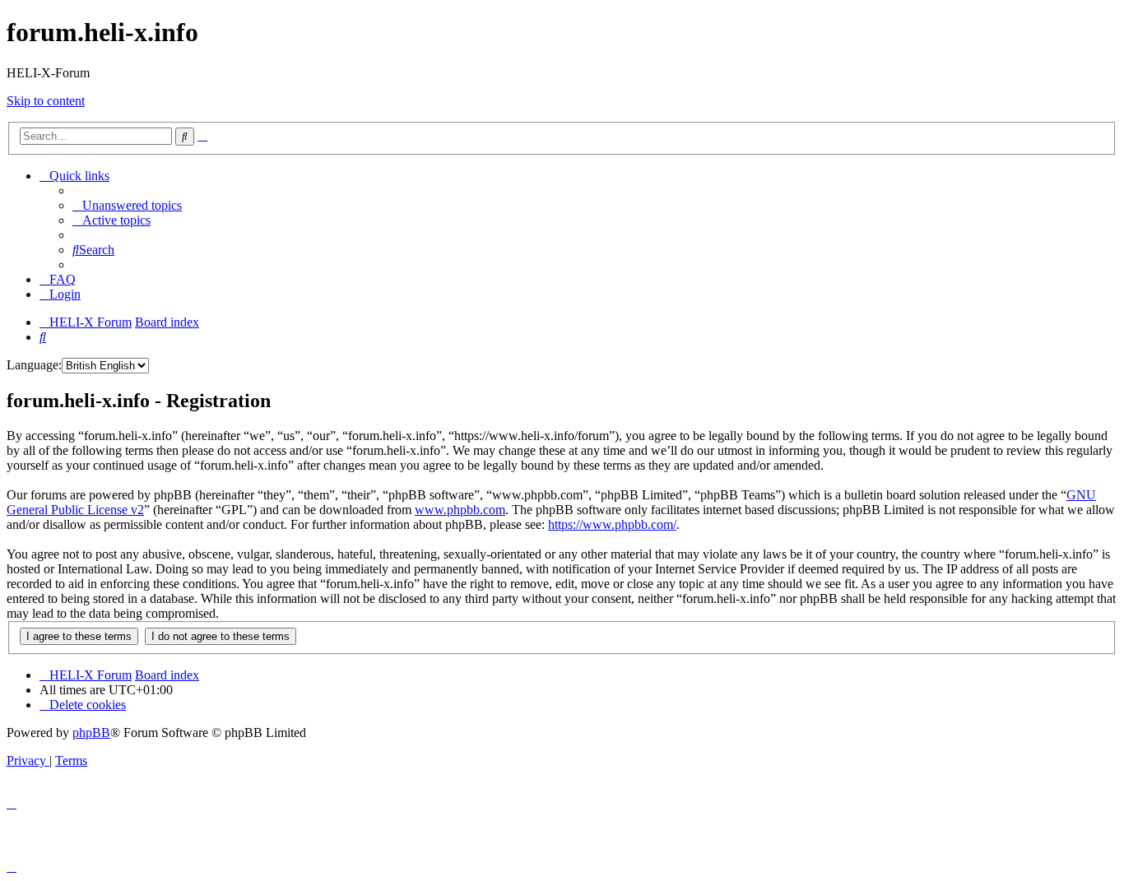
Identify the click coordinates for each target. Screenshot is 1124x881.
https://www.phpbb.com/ (612, 524)
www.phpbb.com (460, 510)
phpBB (91, 733)
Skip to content (46, 101)
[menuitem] (127, 205)
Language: (34, 365)
